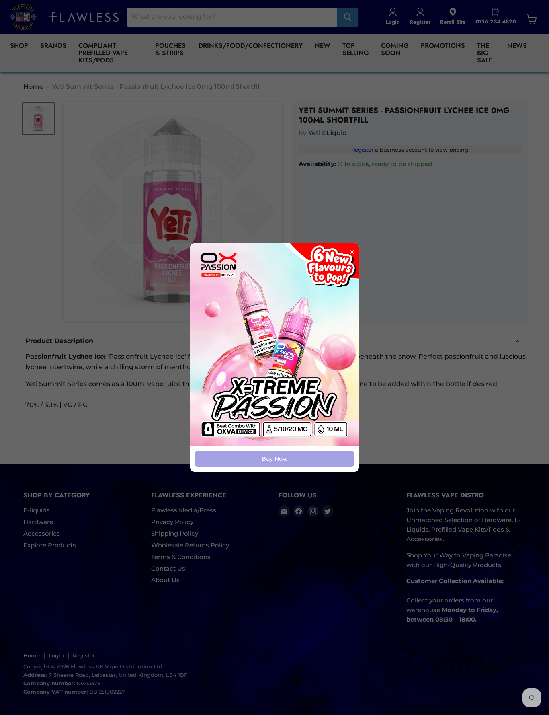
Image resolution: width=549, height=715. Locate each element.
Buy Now (275, 458)
